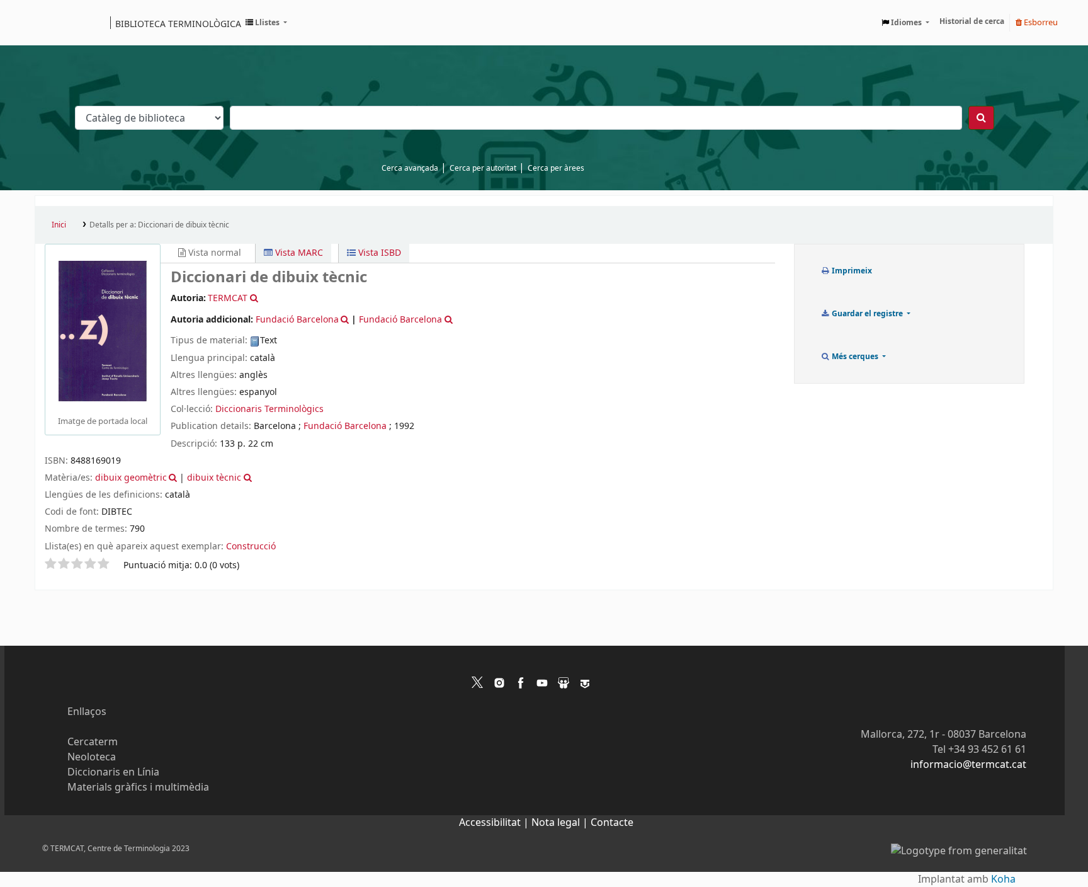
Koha (1003, 879)
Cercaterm (92, 742)
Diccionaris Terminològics (269, 409)
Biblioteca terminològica (178, 23)
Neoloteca (91, 757)
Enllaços (86, 711)
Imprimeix (851, 271)
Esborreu (1040, 22)
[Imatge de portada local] (102, 330)
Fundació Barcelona (345, 426)
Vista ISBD (378, 253)
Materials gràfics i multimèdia (138, 787)
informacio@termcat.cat (968, 764)
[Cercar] (981, 118)
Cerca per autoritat (483, 168)
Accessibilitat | (495, 822)
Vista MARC (298, 253)
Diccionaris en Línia (113, 772)
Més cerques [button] (855, 356)
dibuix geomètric (131, 477)
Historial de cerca (971, 21)
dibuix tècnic (214, 477)
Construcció (251, 546)
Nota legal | (561, 822)
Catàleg (48, 22)
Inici (59, 225)
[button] (266, 22)
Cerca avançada (410, 168)
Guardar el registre (867, 313)
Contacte (612, 822)
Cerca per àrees (556, 168)
